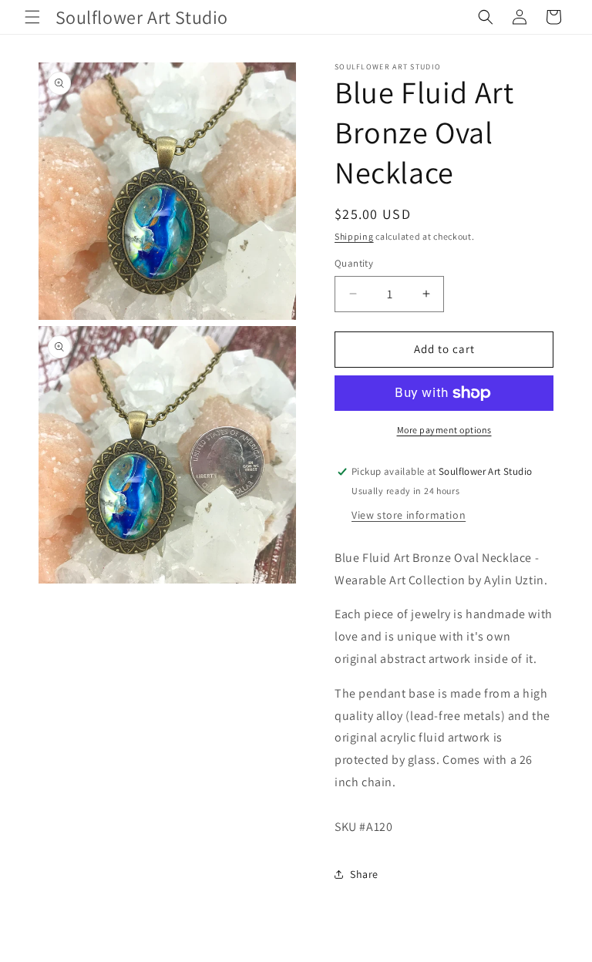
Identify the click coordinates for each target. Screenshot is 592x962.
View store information (409, 515)
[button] (32, 17)
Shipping (354, 236)
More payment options (444, 430)
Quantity (354, 263)
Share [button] (364, 874)
